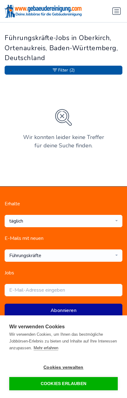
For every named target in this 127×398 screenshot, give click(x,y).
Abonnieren (63, 310)
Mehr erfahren (46, 348)
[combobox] (63, 221)
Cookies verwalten (63, 367)
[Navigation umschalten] (116, 11)
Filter (66, 70)
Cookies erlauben (63, 383)
